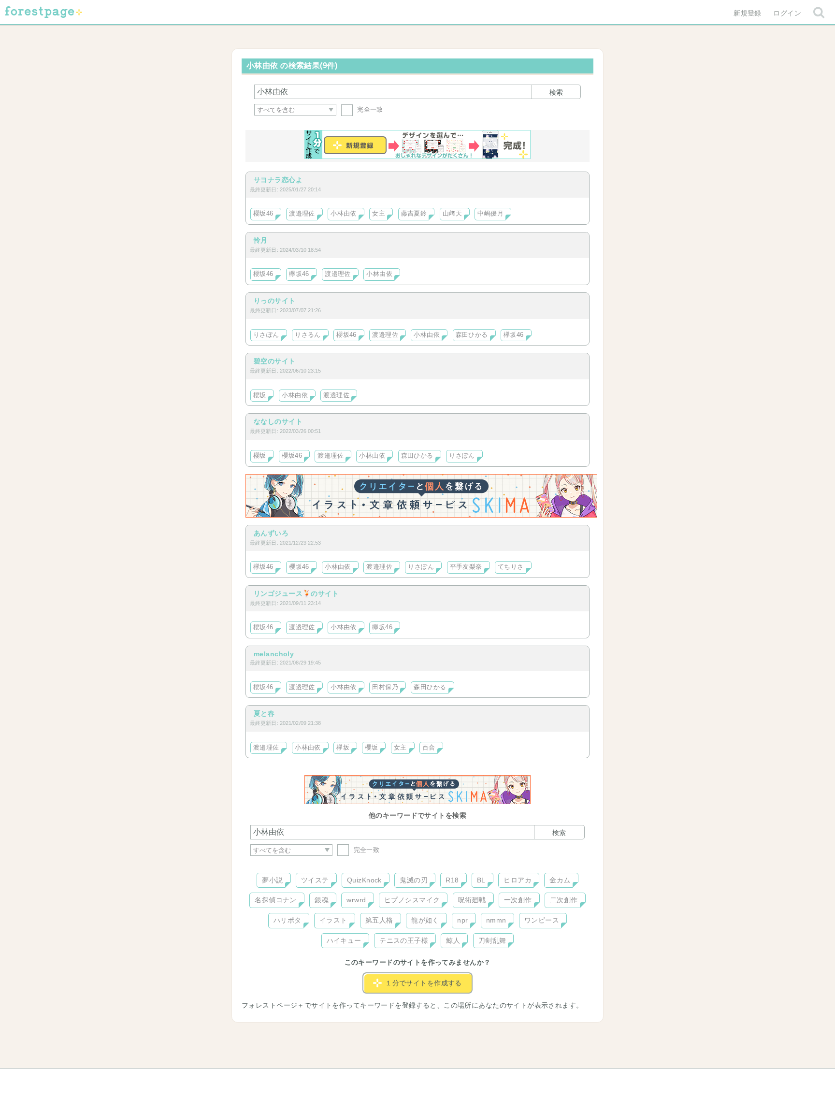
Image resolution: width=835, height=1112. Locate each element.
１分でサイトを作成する (423, 983)
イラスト (333, 920)
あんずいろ (271, 533)
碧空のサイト (275, 361)
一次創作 (518, 900)
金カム (559, 880)
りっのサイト (275, 300)
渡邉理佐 (302, 213)
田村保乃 (385, 687)
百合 (428, 747)
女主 (378, 213)
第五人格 (379, 920)
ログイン (787, 13)
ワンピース (541, 920)
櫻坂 (259, 395)
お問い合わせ (347, 1079)
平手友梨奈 (466, 566)
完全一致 (369, 109)
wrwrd (356, 900)
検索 (556, 92)
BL (481, 880)
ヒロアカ (518, 880)
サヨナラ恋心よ (278, 180)
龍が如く (425, 920)
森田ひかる (472, 335)
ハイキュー (344, 940)
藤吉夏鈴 (414, 213)
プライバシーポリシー (521, 1079)
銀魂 (322, 900)
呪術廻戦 (472, 900)
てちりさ (511, 566)
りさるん (308, 335)
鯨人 (453, 940)
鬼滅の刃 (414, 880)
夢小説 (272, 880)
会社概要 (455, 1079)
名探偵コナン (276, 900)
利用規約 (404, 1079)
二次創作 (564, 900)
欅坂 (342, 747)
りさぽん (266, 335)
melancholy (274, 654)
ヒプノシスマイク (412, 900)
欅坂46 (299, 274)
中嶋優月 (490, 213)
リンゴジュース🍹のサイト (296, 593)
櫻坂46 (263, 213)
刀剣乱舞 (492, 940)
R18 (452, 880)
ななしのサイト (278, 421)
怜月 (261, 240)
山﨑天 (452, 213)
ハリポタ (288, 920)
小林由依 (344, 213)
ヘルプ (294, 1079)
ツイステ (315, 880)
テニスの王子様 (403, 940)
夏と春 (264, 713)
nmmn (496, 920)
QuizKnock (364, 880)
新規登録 (748, 13)
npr (462, 920)
